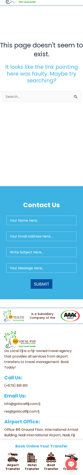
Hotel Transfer (32, 467)
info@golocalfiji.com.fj (22, 403)
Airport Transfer (13, 467)
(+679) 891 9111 (16, 385)
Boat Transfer (51, 467)
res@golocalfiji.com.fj (21, 411)
